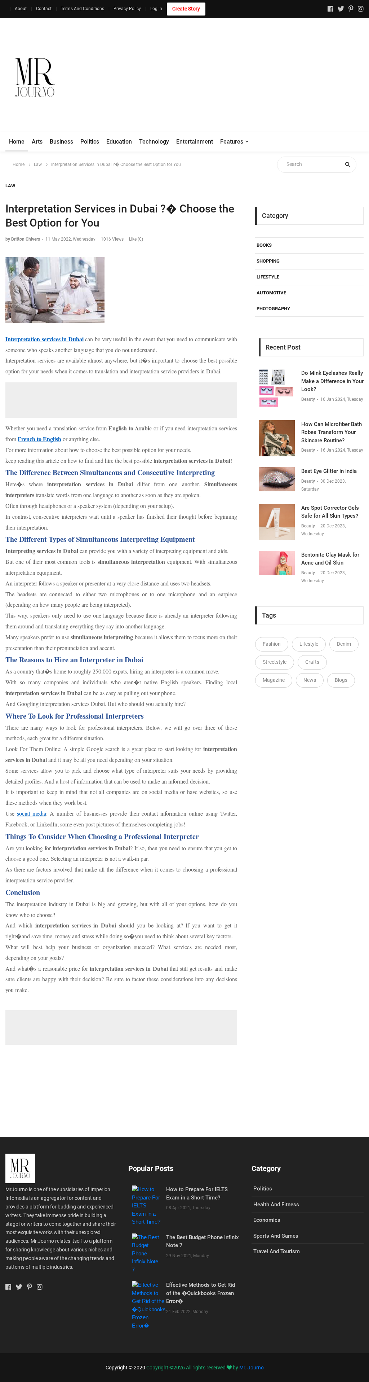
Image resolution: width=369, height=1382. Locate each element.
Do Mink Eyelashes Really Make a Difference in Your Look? (332, 381)
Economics (266, 1220)
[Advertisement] (238, 77)
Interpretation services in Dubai (44, 339)
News (309, 680)
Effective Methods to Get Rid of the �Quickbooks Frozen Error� (200, 1293)
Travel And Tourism (276, 1251)
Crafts (312, 662)
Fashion (272, 644)
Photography (273, 308)
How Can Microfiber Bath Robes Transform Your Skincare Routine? (331, 432)
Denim (344, 644)
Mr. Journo (251, 1367)
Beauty (308, 399)
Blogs (341, 680)
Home (17, 141)
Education (119, 141)
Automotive (271, 292)
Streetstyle (274, 662)
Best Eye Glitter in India (329, 471)
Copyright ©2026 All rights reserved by (192, 1367)
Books (264, 245)
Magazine (274, 680)
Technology (154, 141)
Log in (156, 8)
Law (38, 164)
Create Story (186, 9)
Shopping (268, 261)
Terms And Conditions (82, 8)
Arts (37, 141)
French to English (39, 439)
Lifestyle (268, 277)
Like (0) (136, 239)
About (21, 8)
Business (61, 141)
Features (231, 141)
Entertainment (194, 141)
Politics (89, 141)
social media (31, 813)
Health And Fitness (276, 1204)
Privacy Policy (127, 8)
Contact (44, 8)
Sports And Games (275, 1236)
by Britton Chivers (22, 239)
